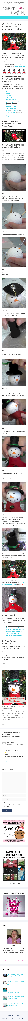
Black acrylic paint (11, 106)
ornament (17, 713)
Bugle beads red (10, 101)
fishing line (15, 110)
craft (5, 711)
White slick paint (10, 112)
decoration (10, 711)
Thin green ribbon (11, 108)
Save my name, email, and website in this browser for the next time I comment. (14, 804)
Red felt (8, 92)
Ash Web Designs (21, 1018)
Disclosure (18, 1015)
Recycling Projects (7, 708)
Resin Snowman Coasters (13, 627)
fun (14, 711)
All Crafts (6, 706)
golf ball (20, 711)
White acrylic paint (11, 103)
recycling (9, 715)
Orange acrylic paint (11, 104)
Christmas (12, 706)
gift (17, 711)
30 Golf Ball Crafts (19, 66)
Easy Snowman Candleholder (14, 635)
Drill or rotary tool (11, 99)
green (19, 101)
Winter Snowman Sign (12, 633)
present (22, 713)
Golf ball (8, 95)
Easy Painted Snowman (12, 637)
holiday (12, 713)
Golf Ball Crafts (20, 706)
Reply (5, 761)
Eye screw (9, 97)
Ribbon (8, 110)
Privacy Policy (10, 1015)
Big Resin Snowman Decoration (15, 626)
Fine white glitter (11, 117)
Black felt (8, 93)
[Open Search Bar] (26, 17)
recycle (4, 715)
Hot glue (8, 116)
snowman (15, 715)
